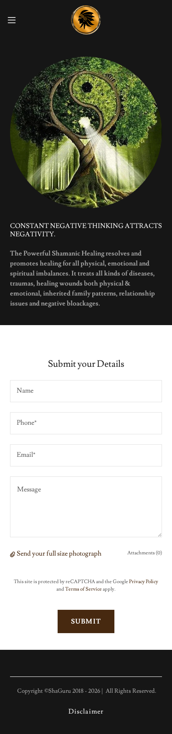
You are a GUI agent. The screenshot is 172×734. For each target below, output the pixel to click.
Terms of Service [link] (83, 589)
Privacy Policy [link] (143, 582)
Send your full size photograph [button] (59, 553)
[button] (15, 20)
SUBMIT (86, 621)
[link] (86, 20)
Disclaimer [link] (85, 711)
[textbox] (86, 391)
